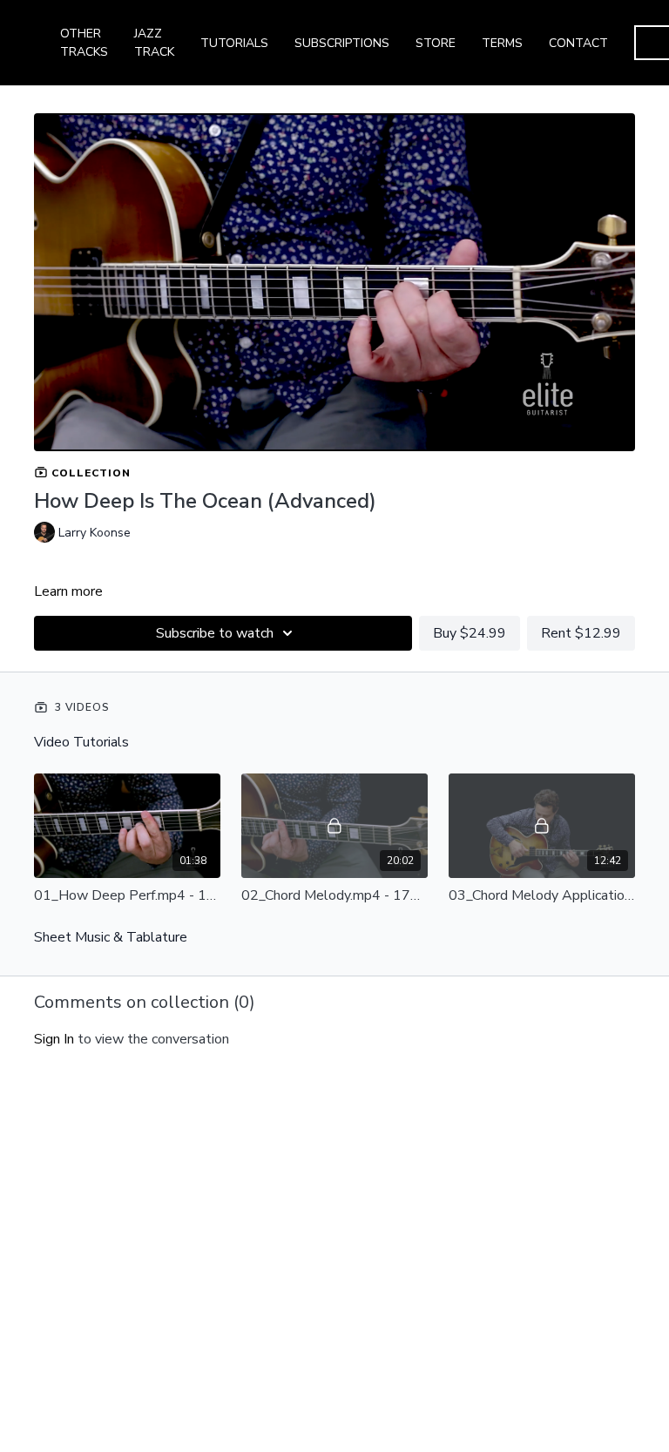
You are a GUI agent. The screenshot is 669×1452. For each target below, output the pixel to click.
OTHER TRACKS (84, 42)
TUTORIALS (234, 43)
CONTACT (578, 43)
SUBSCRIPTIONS (341, 43)
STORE (436, 43)
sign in (54, 1039)
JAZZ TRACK (154, 42)
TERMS (502, 43)
